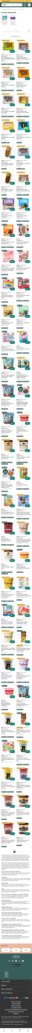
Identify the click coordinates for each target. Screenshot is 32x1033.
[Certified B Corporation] (9, 974)
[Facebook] (9, 961)
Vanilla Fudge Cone (7, 907)
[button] (29, 4)
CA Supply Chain (16, 1007)
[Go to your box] (29, 4)
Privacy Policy (16, 1003)
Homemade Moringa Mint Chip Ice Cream (13, 929)
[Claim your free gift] (24, 4)
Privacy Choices (16, 1005)
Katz (3, 888)
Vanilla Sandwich (6, 900)
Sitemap (16, 1013)
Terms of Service (16, 1001)
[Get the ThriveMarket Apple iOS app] (16, 965)
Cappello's (4, 877)
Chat (6, 950)
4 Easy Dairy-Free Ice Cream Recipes (12, 935)
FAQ (26, 950)
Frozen (12, 9)
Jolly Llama (5, 883)
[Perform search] (4, 5)
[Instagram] (12, 961)
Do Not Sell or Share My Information (16, 1009)
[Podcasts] (23, 961)
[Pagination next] (20, 851)
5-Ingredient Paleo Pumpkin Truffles (12, 924)
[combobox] (12, 4)
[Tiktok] (19, 961)
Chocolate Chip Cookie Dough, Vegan (12, 912)
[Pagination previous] (11, 851)
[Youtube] (16, 961)
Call (16, 950)
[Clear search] (21, 5)
